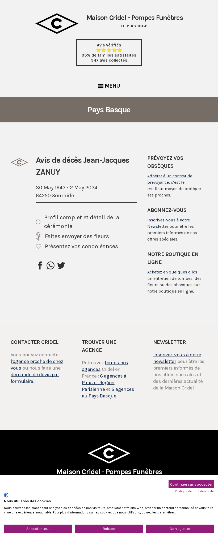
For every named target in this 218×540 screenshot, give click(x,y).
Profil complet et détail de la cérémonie (81, 222)
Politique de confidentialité (194, 491)
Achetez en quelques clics (172, 272)
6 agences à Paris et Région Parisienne (104, 382)
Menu (112, 86)
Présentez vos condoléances (81, 246)
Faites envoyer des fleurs (77, 236)
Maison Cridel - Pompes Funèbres (109, 474)
